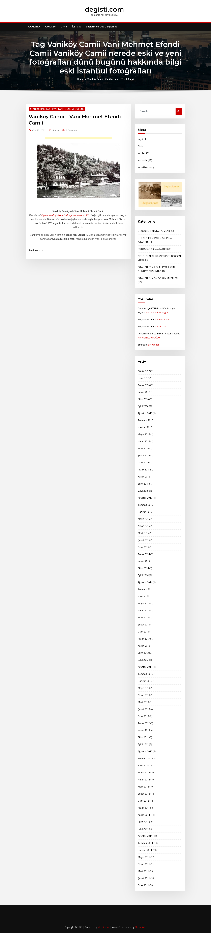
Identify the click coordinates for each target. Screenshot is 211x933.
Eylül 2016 (143, 406)
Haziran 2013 (145, 681)
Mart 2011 (143, 871)
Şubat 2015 (144, 540)
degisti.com (104, 9)
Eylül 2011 (143, 828)
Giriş (140, 146)
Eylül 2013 (143, 659)
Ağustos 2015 (145, 497)
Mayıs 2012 (144, 772)
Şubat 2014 (144, 624)
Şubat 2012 (144, 793)
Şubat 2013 (144, 709)
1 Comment (72, 130)
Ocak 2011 (143, 885)
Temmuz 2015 (145, 504)
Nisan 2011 (144, 864)
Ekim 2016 (143, 399)
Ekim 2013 (143, 652)
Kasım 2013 (144, 645)
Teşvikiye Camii (146, 319)
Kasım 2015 (144, 476)
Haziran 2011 (145, 850)
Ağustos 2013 (145, 666)
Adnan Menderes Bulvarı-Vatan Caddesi (159, 333)
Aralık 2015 (144, 469)
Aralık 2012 (144, 723)
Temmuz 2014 (145, 589)
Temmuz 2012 (145, 758)
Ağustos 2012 (145, 751)
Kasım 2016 (144, 392)
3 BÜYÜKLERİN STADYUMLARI (154, 230)
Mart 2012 (143, 786)
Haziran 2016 (145, 427)
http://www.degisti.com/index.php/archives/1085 (65, 215)
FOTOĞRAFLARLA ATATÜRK (153, 249)
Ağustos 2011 (145, 836)
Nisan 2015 (144, 526)
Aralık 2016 (144, 385)
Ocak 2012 (143, 800)
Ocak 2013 (143, 716)
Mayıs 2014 (144, 603)
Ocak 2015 (143, 547)
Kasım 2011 (144, 814)
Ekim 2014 (143, 568)
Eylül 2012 (143, 744)
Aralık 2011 (144, 807)
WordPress (103, 927)
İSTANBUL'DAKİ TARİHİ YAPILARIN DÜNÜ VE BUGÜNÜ (57, 108)
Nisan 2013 (144, 695)
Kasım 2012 (144, 730)
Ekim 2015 (143, 483)
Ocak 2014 (143, 631)
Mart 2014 (143, 617)
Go (178, 111)
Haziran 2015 (145, 511)
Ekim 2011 (143, 821)
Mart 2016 (143, 448)
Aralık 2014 (144, 554)
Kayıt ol (142, 139)
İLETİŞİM (76, 26)
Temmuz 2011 (145, 843)
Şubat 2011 (144, 878)
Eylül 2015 (143, 490)
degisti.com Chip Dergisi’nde (101, 26)
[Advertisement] (79, 139)
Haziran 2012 (145, 765)
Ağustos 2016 (145, 413)
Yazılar (144, 153)
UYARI (64, 26)
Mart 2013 (143, 702)
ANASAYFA (34, 26)
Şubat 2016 (144, 455)
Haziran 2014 (145, 596)
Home (80, 79)
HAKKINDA (50, 26)
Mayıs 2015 (144, 518)
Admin (56, 130)
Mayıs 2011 (144, 857)
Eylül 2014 (143, 575)
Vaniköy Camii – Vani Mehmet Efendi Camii (110, 79)
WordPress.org (146, 167)
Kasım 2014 (144, 561)
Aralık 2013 (144, 638)
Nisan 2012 (144, 779)
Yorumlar (145, 160)
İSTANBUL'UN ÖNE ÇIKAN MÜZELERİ (158, 278)
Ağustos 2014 (145, 582)
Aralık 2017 (144, 371)
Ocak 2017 (143, 378)
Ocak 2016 (143, 462)
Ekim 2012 (143, 737)
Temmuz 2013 (145, 673)
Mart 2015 (143, 533)
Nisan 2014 (144, 610)
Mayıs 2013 (144, 688)
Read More (34, 250)
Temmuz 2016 (145, 420)
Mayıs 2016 (144, 434)
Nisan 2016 (144, 441)
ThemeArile (140, 927)
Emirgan (142, 344)
